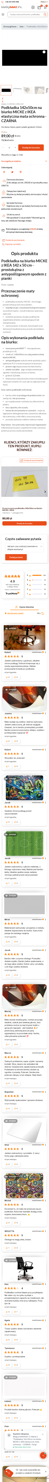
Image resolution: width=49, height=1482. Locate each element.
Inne (21, 26)
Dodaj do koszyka (31, 147)
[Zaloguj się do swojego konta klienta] (33, 7)
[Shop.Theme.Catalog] (3, 14)
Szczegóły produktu (24, 161)
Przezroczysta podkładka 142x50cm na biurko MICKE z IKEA (22, 509)
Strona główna (9, 26)
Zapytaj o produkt (13, 244)
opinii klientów (12, 586)
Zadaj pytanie (16, 557)
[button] (16, 607)
